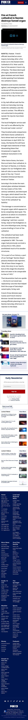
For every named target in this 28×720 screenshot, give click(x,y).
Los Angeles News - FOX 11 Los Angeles (16, 534)
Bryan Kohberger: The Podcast (17, 654)
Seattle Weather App (5, 613)
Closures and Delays (4, 618)
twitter (20, 701)
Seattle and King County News (17, 504)
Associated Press (5, 23)
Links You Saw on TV (5, 506)
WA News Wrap (5, 546)
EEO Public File (5, 528)
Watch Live (20, 2)
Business (3, 647)
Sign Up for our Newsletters (5, 501)
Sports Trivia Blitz (17, 632)
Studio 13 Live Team (4, 587)
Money (3, 641)
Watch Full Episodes (15, 588)
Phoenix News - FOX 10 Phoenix (17, 537)
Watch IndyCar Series (5, 676)
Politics (3, 550)
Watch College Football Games (5, 666)
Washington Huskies (16, 621)
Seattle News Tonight (16, 501)
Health (3, 563)
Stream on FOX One (5, 659)
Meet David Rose (17, 591)
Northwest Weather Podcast (17, 650)
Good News (4, 568)
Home (3, 495)
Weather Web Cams (4, 608)
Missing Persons (17, 596)
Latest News (5, 412)
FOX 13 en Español (3, 571)
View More (22, 412)
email (23, 701)
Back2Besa (15, 574)
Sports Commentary (16, 629)
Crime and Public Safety (17, 594)
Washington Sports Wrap (16, 626)
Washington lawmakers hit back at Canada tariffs (9, 482)
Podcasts (16, 641)
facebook (11, 701)
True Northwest (17, 562)
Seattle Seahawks (17, 608)
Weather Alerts (5, 616)
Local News (4, 544)
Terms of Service (15, 400)
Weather (4, 606)
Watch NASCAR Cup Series (5, 673)
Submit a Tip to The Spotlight (16, 601)
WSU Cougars (16, 623)
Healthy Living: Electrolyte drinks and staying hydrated (18, 364)
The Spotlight (16, 582)
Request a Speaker (3, 518)
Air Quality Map (5, 621)
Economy (3, 649)
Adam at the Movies (16, 557)
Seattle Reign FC (17, 618)
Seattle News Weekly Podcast (17, 644)
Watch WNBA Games (4, 689)
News (11, 23)
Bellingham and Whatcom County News (17, 522)
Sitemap (3, 577)
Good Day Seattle (16, 543)
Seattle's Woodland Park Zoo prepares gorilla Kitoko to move (18, 335)
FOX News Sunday (4, 574)
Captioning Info (5, 524)
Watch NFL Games (4, 663)
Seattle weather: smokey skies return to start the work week (8, 454)
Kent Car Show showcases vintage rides (9, 461)
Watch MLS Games (4, 692)
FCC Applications (5, 530)
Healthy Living (4, 564)
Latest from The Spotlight (17, 585)
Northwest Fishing (15, 636)
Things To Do (16, 560)
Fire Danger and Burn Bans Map (5, 625)
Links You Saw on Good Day (17, 571)
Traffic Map (4, 611)
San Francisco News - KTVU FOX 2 (16, 529)
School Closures (17, 567)
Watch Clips (4, 585)
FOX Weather (4, 631)
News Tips (4, 497)
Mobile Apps (4, 499)
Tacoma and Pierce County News (16, 508)
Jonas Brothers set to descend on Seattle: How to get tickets (18, 342)
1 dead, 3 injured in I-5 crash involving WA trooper (8, 421)
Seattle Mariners (17, 609)
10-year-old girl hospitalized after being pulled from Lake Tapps (18, 356)
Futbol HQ (15, 634)
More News (5, 542)
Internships (4, 516)
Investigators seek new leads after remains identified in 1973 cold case (18, 349)
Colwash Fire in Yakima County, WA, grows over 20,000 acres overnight (9, 415)
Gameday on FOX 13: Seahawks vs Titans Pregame (9, 475)
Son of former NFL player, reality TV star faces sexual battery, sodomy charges (9, 436)
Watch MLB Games (4, 670)
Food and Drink (5, 556)
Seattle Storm (16, 615)
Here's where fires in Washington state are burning (9, 442)
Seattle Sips (4, 593)
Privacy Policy (15, 399)
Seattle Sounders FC (17, 612)
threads (17, 701)
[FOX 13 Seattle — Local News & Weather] (5, 2)
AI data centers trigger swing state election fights (8, 468)
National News (5, 548)
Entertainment (4, 554)
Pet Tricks (15, 555)
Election (3, 552)
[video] (23, 455)
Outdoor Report (17, 569)
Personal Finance (5, 643)
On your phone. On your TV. (10, 314)
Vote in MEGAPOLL (16, 552)
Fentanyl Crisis (16, 598)
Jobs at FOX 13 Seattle (5, 513)
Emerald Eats (4, 592)
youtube (5, 701)
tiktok (14, 701)
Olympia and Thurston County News (17, 518)
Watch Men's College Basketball (4, 680)
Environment (4, 566)
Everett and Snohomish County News (16, 513)
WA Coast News (17, 526)
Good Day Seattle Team (17, 549)
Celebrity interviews (3, 599)
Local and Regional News (16, 496)
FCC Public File (5, 526)
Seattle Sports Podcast (16, 647)
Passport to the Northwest (5, 596)
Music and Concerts (3, 558)
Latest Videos (6, 451)
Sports (15, 606)
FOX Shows (4, 511)
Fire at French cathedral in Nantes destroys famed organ (12, 45)
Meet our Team (5, 504)
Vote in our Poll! (7, 406)
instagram (8, 701)
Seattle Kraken (16, 616)
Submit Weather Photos (17, 564)
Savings (3, 651)
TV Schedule (4, 509)
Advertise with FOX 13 (4, 521)
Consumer (3, 561)
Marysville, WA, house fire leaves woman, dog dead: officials (9, 428)
